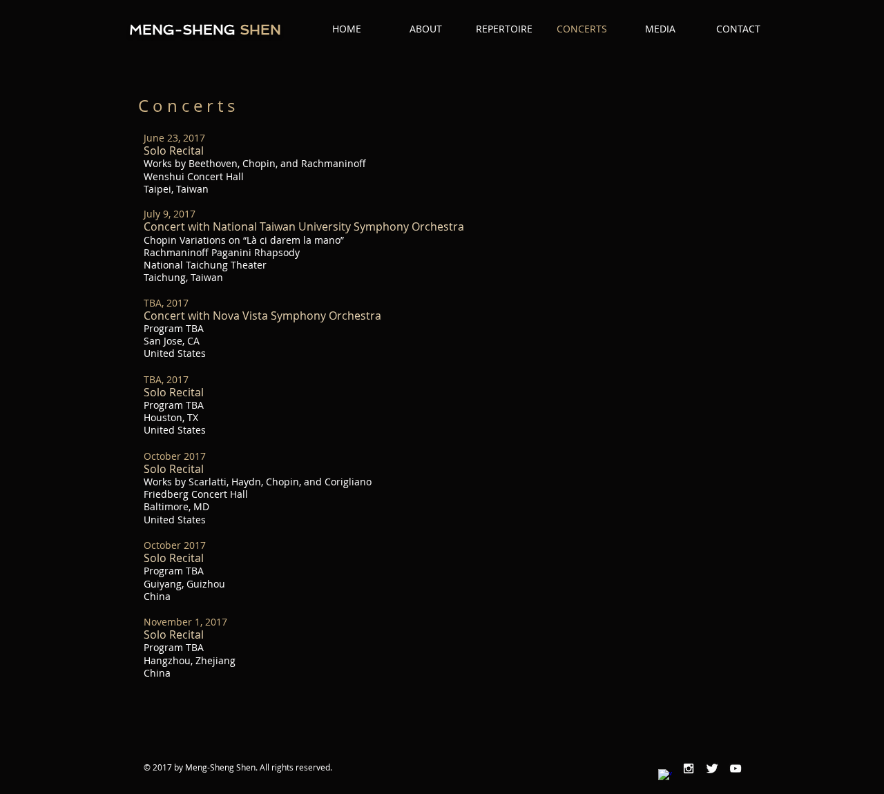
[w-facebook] (665, 776)
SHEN (258, 29)
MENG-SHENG (182, 29)
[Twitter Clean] (712, 768)
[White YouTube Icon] (735, 768)
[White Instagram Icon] (688, 768)
